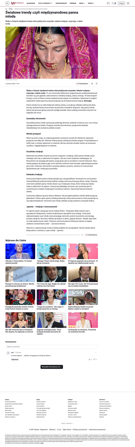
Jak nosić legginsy (41, 410)
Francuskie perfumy (10, 401)
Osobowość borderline (105, 406)
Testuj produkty (44, 3)
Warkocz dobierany (104, 408)
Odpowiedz (14, 359)
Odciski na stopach (10, 417)
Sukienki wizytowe (41, 414)
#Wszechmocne (61, 3)
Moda (81, 3)
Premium (73, 3)
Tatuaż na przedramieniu (74, 417)
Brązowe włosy (72, 410)
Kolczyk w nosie (72, 414)
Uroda (90, 3)
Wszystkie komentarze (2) (51, 367)
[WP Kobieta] (19, 3)
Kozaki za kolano (41, 401)
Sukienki (101, 417)
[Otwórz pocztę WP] (108, 3)
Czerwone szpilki (72, 408)
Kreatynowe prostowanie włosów (14, 404)
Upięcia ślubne (103, 410)
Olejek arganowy (9, 408)
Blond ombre (8, 406)
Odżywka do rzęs (72, 401)
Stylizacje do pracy (41, 412)
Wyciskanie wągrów (73, 412)
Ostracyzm (102, 412)
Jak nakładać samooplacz (12, 414)
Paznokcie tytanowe (104, 404)
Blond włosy (8, 410)
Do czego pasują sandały (43, 408)
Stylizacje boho (40, 417)
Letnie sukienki (40, 406)
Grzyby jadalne (103, 414)
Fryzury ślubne (40, 404)
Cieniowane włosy (72, 404)
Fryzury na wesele (104, 401)
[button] (113, 3)
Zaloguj (121, 3)
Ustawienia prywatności (97, 430)
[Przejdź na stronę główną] (7, 5)
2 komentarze (83, 84)
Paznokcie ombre (9, 412)
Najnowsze (31, 3)
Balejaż (70, 406)
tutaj (42, 443)
